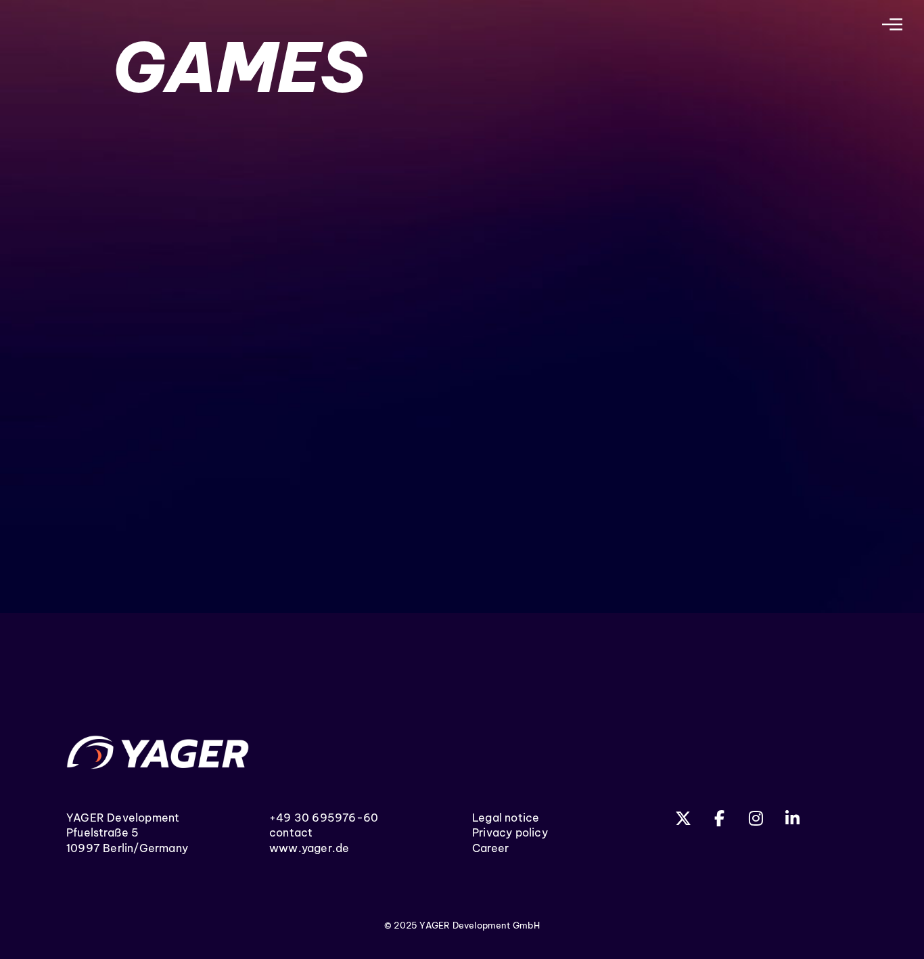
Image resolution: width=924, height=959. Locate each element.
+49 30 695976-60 (323, 817)
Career (490, 848)
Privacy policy (510, 832)
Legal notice (505, 817)
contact (291, 832)
